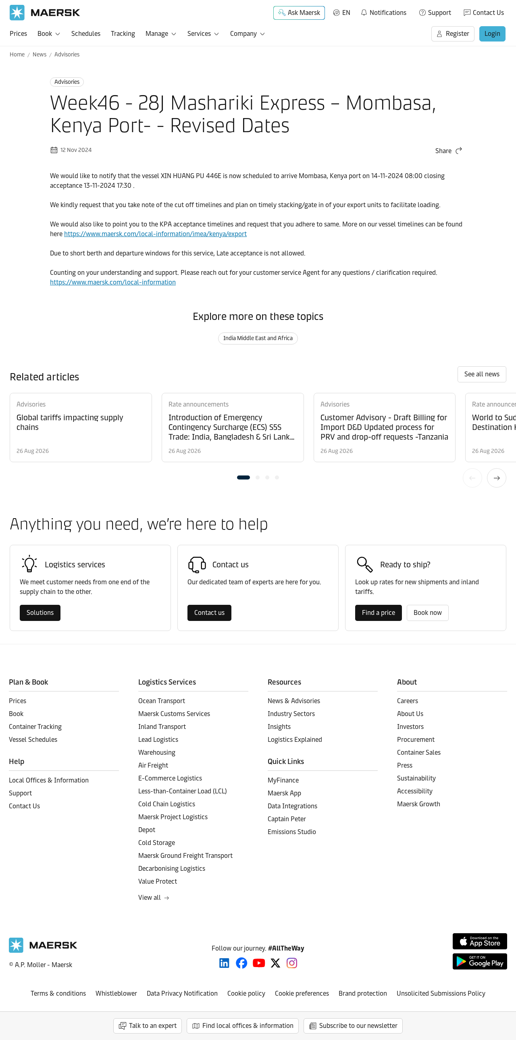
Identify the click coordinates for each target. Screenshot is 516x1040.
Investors (410, 727)
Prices (18, 33)
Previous (472, 478)
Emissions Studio (292, 832)
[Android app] (480, 961)
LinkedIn (224, 963)
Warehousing (156, 752)
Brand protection (363, 993)
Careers (407, 701)
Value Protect (157, 881)
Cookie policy (246, 993)
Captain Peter (287, 819)
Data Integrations (292, 806)
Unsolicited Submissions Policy (441, 993)
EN (346, 13)
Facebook (242, 963)
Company (243, 33)
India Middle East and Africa (258, 338)
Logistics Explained (295, 739)
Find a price (378, 613)
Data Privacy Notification (182, 993)
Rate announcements (199, 404)
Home (17, 54)
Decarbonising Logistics (171, 868)
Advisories (66, 54)
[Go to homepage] (45, 13)
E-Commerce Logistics (170, 778)
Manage (157, 33)
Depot (146, 830)
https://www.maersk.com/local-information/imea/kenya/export (155, 234)
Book (44, 33)
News (39, 54)
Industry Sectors (291, 714)
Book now (428, 613)
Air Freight (153, 765)
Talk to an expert (153, 1026)
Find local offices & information (247, 1026)
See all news (481, 374)
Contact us (209, 613)
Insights (279, 727)
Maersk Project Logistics (173, 817)
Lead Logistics (158, 739)
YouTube (259, 963)
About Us (410, 714)
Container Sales (419, 752)
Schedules (85, 33)
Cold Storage (156, 843)
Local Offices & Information (49, 780)
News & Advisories (294, 701)
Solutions (40, 613)
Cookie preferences (302, 993)
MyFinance (283, 780)
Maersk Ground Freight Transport (185, 855)
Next (496, 478)
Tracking (123, 33)
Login (492, 33)
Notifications (383, 11)
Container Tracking (35, 727)
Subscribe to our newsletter (358, 1026)
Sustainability (416, 778)
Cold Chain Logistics (166, 804)
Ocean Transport (161, 701)
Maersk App (284, 793)
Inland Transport (162, 727)
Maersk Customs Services (174, 714)
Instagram (291, 963)
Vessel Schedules (33, 739)
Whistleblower (116, 993)
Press (404, 765)
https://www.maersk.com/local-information (113, 282)
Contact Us (488, 13)
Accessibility (415, 791)
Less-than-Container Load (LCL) (182, 791)
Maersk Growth (418, 804)
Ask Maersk (304, 13)
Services (199, 33)
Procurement (416, 739)
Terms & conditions (58, 993)
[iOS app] (480, 941)
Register (457, 33)
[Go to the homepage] (43, 951)
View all (149, 897)
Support (439, 13)
